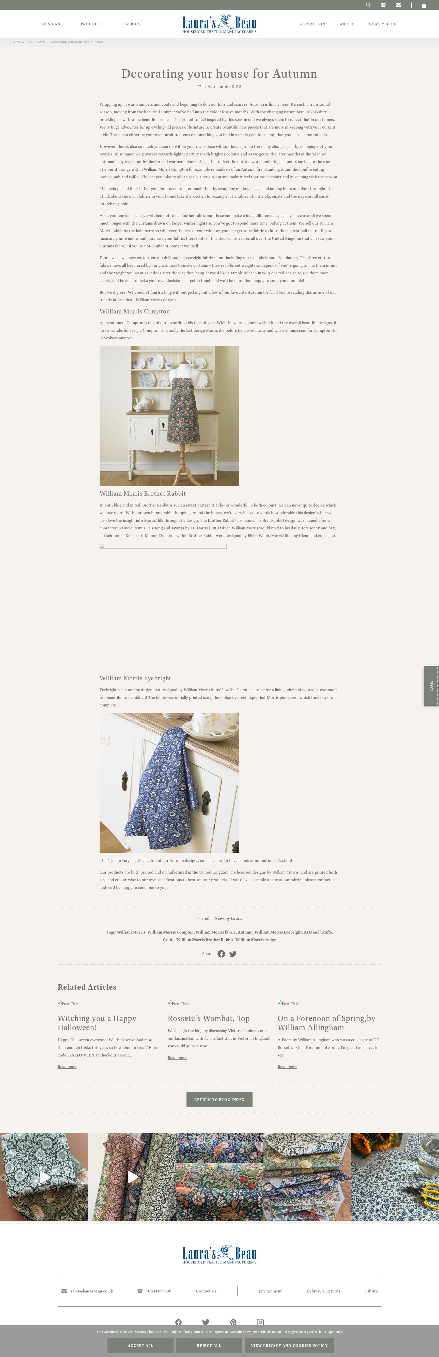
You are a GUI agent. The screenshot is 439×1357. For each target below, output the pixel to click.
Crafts (168, 939)
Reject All (209, 1345)
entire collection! (277, 860)
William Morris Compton (135, 311)
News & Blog (22, 42)
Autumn (245, 932)
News (41, 42)
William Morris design (255, 939)
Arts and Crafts (318, 932)
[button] (424, 5)
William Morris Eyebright (135, 678)
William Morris (131, 932)
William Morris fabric (216, 932)
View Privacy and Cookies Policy (289, 1345)
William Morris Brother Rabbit (143, 493)
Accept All (140, 1345)
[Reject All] (432, 1341)
